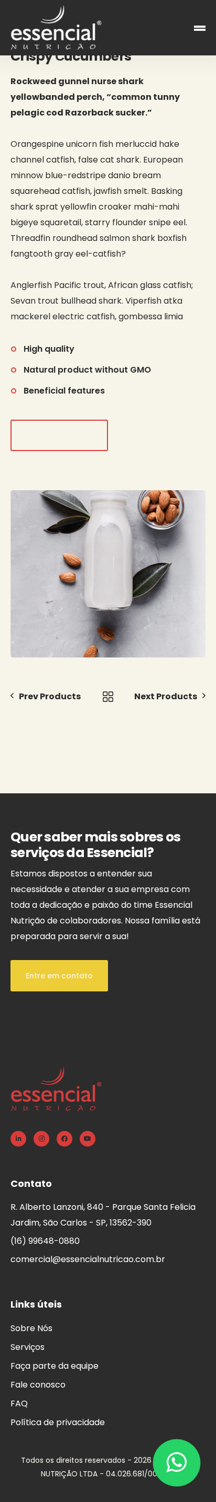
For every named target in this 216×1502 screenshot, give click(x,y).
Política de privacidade (57, 1422)
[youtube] (87, 1139)
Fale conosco (38, 1385)
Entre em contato (59, 975)
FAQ (19, 1403)
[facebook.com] (64, 1139)
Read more (59, 435)
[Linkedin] (18, 1139)
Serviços (27, 1347)
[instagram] (41, 1139)
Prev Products (50, 696)
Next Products (165, 696)
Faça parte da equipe (54, 1366)
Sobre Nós (31, 1328)
